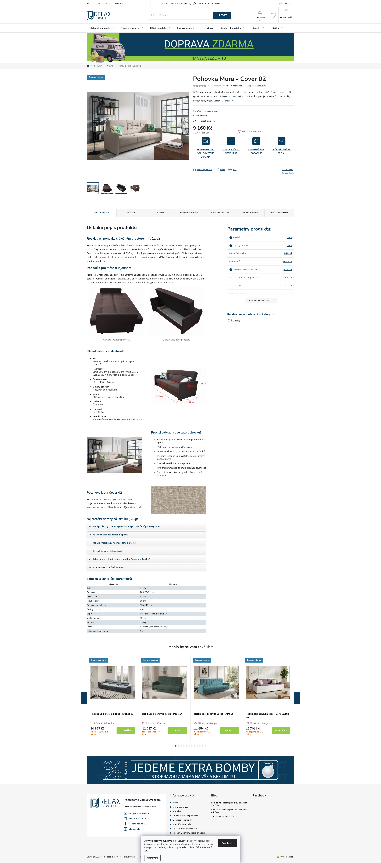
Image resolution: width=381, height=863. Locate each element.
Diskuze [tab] (161, 213)
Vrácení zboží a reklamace (185, 828)
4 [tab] (184, 746)
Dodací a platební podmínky (185, 815)
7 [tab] (192, 746)
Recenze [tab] (131, 213)
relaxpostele (134, 829)
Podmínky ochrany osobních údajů (189, 832)
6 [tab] (189, 746)
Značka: (287, 169)
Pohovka (287, 261)
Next (297, 698)
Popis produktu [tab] (102, 213)
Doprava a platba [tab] (220, 213)
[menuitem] (102, 28)
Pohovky (235, 320)
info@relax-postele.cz (138, 813)
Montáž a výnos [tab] (250, 213)
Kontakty (119, 3)
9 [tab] (197, 746)
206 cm (288, 269)
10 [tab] (200, 746)
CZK (285, 3)
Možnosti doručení (206, 121)
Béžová (288, 253)
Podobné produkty (188, 213)
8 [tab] (194, 746)
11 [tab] (202, 746)
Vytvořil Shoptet (287, 857)
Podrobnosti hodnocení (232, 86)
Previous (84, 698)
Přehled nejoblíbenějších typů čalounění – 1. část (229, 811)
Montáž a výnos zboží (183, 824)
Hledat (222, 15)
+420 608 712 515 (137, 818)
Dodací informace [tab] (279, 213)
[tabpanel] (113, 698)
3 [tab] (181, 746)
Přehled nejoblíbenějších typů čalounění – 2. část (229, 804)
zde (146, 850)
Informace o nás (103, 3)
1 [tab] (176, 746)
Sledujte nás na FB (137, 823)
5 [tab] (186, 746)
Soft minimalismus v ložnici (223, 816)
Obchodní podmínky (182, 820)
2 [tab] (178, 746)
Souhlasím (227, 843)
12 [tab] (205, 746)
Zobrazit (177, 730)
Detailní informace (222, 100)
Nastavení (152, 857)
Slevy (89, 3)
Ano (289, 237)
